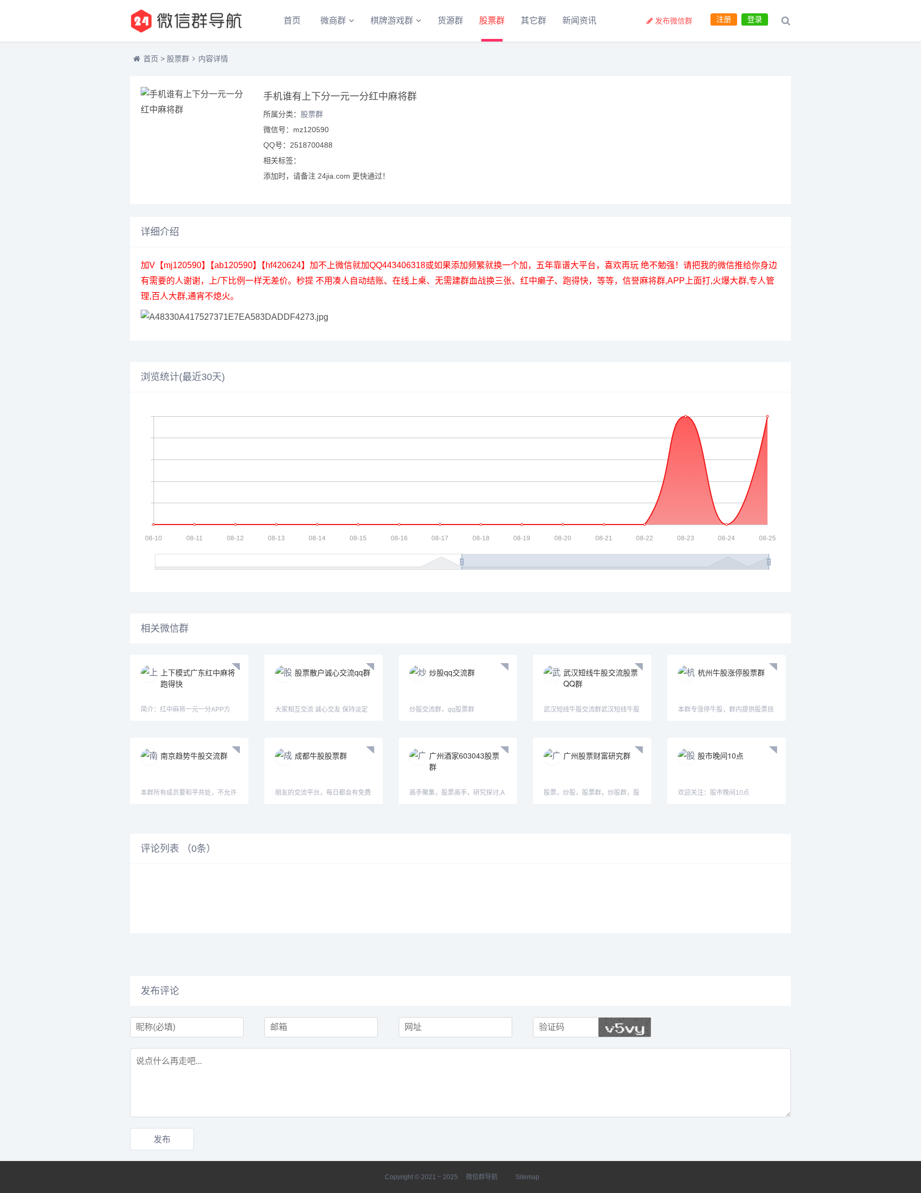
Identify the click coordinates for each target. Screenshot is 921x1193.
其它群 (533, 20)
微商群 (333, 20)
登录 (754, 19)
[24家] (188, 21)
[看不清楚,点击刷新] (624, 1027)
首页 (292, 20)
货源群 (450, 20)
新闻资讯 (579, 20)
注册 (723, 19)
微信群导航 (481, 1177)
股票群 (492, 20)
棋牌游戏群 (391, 20)
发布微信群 (673, 21)
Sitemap (527, 1177)
